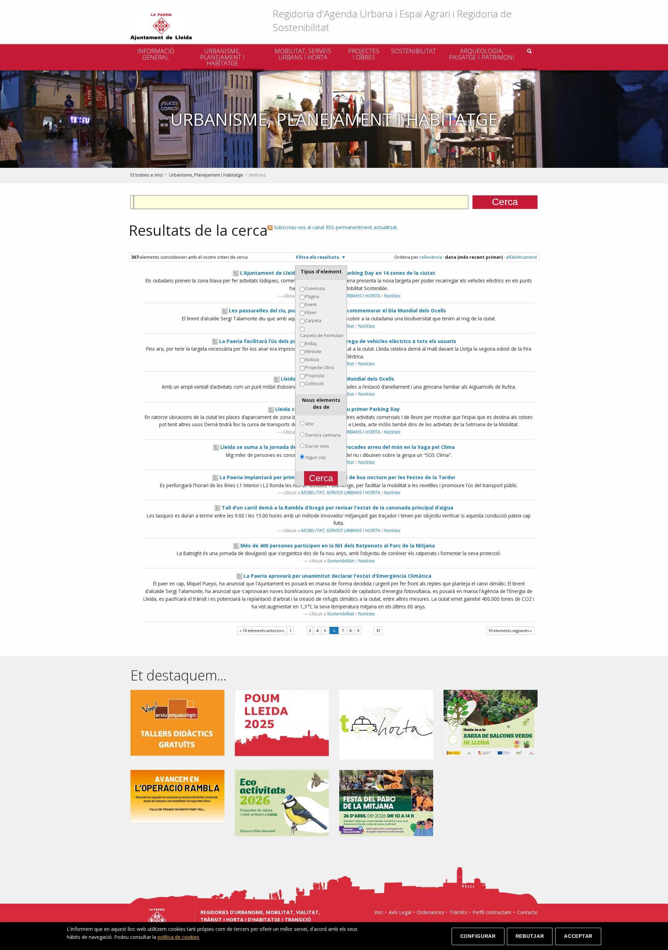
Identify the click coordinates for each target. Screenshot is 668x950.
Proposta (314, 375)
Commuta (315, 288)
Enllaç (311, 343)
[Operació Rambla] (177, 796)
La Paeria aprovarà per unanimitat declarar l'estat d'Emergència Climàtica (337, 576)
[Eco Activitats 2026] (282, 802)
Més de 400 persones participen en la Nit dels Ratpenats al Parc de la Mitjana (337, 545)
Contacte (527, 912)
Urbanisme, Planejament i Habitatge (222, 57)
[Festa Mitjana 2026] (386, 802)
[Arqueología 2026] (177, 722)
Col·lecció (314, 383)
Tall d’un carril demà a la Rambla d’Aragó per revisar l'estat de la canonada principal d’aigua (337, 507)
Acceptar (578, 936)
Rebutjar (530, 936)
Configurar (478, 936)
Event (311, 304)
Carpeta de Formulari (321, 335)
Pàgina (312, 296)
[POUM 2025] (282, 722)
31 (378, 630)
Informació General (155, 54)
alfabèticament (521, 257)
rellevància (431, 257)
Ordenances (430, 912)
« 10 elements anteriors (261, 630)
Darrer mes (317, 446)
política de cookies (178, 937)
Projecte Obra (319, 367)
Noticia (312, 359)
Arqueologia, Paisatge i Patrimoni (481, 54)
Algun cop (315, 457)
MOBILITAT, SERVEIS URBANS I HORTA (303, 54)
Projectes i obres (363, 54)
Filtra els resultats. (318, 257)
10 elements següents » (510, 630)
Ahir (309, 424)
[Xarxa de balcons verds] (491, 722)
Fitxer (311, 312)
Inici (159, 175)
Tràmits (458, 912)
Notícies (391, 296)
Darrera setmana (323, 435)
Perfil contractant (491, 912)
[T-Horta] (386, 724)
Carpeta (313, 320)
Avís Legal (400, 912)
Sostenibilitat (413, 51)
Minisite (313, 351)
